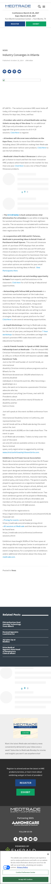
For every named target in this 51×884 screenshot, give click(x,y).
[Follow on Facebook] (16, 839)
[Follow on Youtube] (30, 839)
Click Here (15, 132)
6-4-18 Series (13, 215)
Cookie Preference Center (25, 872)
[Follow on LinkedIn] (21, 839)
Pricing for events (11, 520)
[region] (25, 867)
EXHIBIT (36, 24)
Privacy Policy (22, 867)
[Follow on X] (25, 839)
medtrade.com (9, 557)
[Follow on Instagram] (35, 839)
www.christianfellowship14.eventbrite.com (21, 452)
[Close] (48, 854)
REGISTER (15, 24)
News (5, 50)
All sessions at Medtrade (14, 526)
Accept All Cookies (25, 879)
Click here (16, 282)
